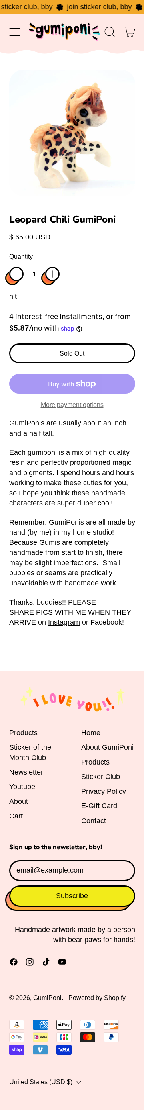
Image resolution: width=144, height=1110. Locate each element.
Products (23, 733)
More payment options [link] (72, 404)
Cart (16, 816)
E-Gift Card (99, 806)
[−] (16, 274)
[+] (52, 274)
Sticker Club (100, 777)
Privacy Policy (103, 791)
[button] (110, 32)
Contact (93, 821)
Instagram (64, 622)
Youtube (22, 787)
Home (90, 733)
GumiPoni (47, 997)
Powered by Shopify (97, 997)
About (18, 801)
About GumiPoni (107, 747)
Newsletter (26, 772)
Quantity (21, 256)
